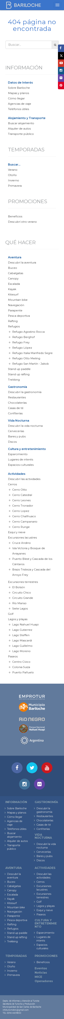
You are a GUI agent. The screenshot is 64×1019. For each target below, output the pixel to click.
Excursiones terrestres (23, 582)
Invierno (13, 180)
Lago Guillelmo (22, 645)
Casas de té (15, 408)
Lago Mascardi (22, 640)
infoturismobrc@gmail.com (16, 1010)
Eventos (41, 968)
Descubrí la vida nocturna (25, 425)
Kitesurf (13, 294)
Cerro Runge (21, 527)
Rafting (13, 321)
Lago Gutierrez (22, 629)
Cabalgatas (15, 273)
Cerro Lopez (20, 511)
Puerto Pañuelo (23, 672)
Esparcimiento (18, 454)
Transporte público (21, 134)
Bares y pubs (17, 436)
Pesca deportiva (19, 315)
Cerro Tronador (22, 505)
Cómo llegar (16, 98)
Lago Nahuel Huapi (25, 624)
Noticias (41, 972)
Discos (12, 441)
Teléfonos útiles (18, 109)
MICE (38, 977)
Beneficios (15, 216)
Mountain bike (18, 299)
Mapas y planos (18, 93)
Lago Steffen (21, 635)
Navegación (16, 305)
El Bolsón (18, 587)
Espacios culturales (21, 464)
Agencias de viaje (19, 103)
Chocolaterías (17, 402)
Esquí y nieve (16, 532)
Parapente (15, 310)
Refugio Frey (21, 342)
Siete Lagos (20, 608)
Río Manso (19, 603)
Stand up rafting (19, 374)
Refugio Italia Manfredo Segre (32, 353)
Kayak (12, 289)
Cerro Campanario (24, 521)
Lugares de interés (20, 459)
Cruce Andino (21, 543)
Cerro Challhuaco (24, 516)
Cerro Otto (19, 489)
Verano (12, 169)
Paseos (13, 656)
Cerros (12, 484)
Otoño (12, 175)
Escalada (14, 283)
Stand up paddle (19, 369)
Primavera (15, 185)
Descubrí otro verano (22, 221)
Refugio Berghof (23, 337)
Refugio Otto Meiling (26, 358)
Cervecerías (16, 431)
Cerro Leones (21, 500)
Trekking (14, 379)
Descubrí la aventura (22, 262)
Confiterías (15, 413)
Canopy (13, 278)
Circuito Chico (21, 592)
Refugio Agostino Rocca (28, 331)
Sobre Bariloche (19, 87)
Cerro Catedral (22, 495)
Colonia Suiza (21, 667)
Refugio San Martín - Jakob (30, 363)
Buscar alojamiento (21, 123)
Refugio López (22, 347)
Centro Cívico (21, 661)
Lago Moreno (21, 651)
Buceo (12, 268)
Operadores (44, 981)
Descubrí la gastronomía (24, 392)
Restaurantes (17, 397)
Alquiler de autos (19, 128)
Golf (10, 614)
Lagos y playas (17, 619)
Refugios (14, 326)
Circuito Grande (22, 598)
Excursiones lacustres (22, 537)
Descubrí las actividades (24, 479)
